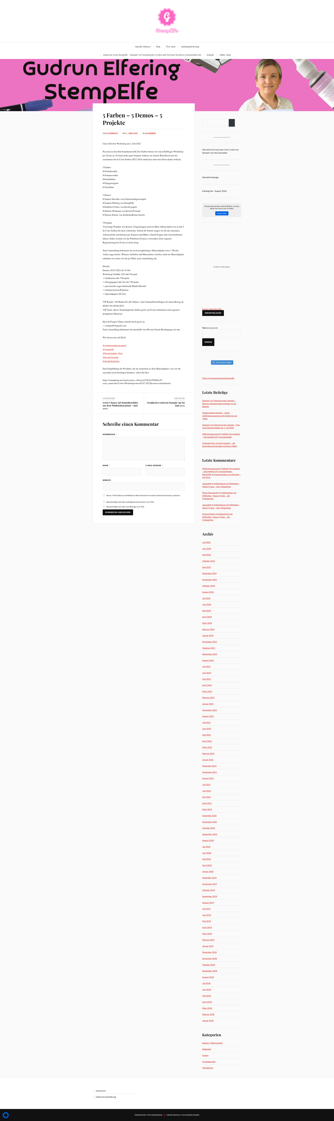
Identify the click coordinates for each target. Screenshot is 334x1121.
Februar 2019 (208, 939)
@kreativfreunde (110, 357)
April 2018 (207, 1002)
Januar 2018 (207, 1020)
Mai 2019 (206, 921)
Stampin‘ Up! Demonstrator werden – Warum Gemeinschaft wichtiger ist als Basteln (219, 403)
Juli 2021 (206, 784)
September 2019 (209, 896)
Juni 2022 (206, 728)
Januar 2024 (207, 635)
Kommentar (110, 434)
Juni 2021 (206, 791)
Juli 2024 (206, 598)
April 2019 (207, 927)
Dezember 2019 (209, 877)
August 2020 (208, 840)
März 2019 (207, 933)
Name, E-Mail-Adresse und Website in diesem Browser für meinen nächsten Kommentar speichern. (143, 495)
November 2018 (209, 958)
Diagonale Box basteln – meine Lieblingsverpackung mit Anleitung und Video (219, 415)
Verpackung (207, 1067)
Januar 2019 (207, 946)
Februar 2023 (208, 697)
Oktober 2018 (208, 964)
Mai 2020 (206, 859)
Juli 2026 (206, 542)
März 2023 (207, 691)
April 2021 (207, 803)
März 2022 (207, 747)
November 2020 (209, 822)
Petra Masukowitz (210, 492)
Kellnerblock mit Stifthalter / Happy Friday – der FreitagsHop (219, 495)
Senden (208, 342)
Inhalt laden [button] (222, 213)
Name (106, 465)
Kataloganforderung (190, 46)
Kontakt (210, 54)
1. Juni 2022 (132, 133)
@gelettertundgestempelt (114, 345)
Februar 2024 (208, 629)
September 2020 (209, 834)
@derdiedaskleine (111, 361)
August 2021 (208, 778)
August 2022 (208, 716)
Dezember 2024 (209, 573)
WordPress (156, 1115)
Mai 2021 (206, 797)
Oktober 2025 (208, 561)
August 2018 (208, 977)
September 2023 (209, 654)
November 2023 (209, 641)
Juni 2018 (206, 989)
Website (107, 480)
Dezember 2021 (209, 766)
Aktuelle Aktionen (143, 46)
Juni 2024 (206, 604)
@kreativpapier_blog (113, 353)
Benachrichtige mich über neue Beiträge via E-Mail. (125, 507)
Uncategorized (208, 1061)
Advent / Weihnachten (212, 1043)
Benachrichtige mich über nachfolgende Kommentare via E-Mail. (130, 502)
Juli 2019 (206, 908)
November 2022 (209, 710)
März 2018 (207, 1008)
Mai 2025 (206, 567)
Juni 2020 (206, 853)
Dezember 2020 (209, 815)
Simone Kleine (208, 514)
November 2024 (209, 579)
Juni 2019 (206, 915)
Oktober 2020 (208, 828)
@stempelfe (108, 349)
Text (210, 328)
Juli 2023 (206, 666)
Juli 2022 (206, 722)
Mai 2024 (206, 610)
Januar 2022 (207, 759)
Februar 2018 (208, 1014)
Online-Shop (225, 54)
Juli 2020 (206, 846)
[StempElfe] (167, 21)
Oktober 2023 (208, 648)
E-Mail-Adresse (154, 465)
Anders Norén (192, 1115)
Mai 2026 (206, 554)
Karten (205, 1055)
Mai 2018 (206, 995)
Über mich (170, 46)
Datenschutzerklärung (106, 1097)
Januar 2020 (207, 871)
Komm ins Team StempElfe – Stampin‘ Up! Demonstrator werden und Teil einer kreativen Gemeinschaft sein (152, 54)
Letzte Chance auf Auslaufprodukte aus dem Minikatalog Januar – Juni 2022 (120, 405)
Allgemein (150, 133)
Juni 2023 (206, 672)
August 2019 (208, 902)
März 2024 (207, 623)
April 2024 (207, 616)
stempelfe (113, 133)
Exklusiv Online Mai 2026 (212, 309)
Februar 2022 (208, 753)
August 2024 (208, 592)
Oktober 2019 (208, 890)
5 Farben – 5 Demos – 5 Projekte (132, 118)
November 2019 (209, 884)
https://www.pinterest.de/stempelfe (218, 378)
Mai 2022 (206, 735)
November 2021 (209, 772)
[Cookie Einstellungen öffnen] (6, 1117)
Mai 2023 (206, 679)
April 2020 (207, 865)
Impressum (101, 1090)
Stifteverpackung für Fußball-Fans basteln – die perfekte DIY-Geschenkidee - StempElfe (221, 471)
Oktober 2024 (208, 585)
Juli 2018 (206, 983)
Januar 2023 (207, 704)
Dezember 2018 (209, 952)
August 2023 (208, 660)
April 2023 (207, 685)
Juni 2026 (206, 548)
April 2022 (207, 741)
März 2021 (207, 809)
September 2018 (209, 971)
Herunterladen (213, 313)
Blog (158, 46)
